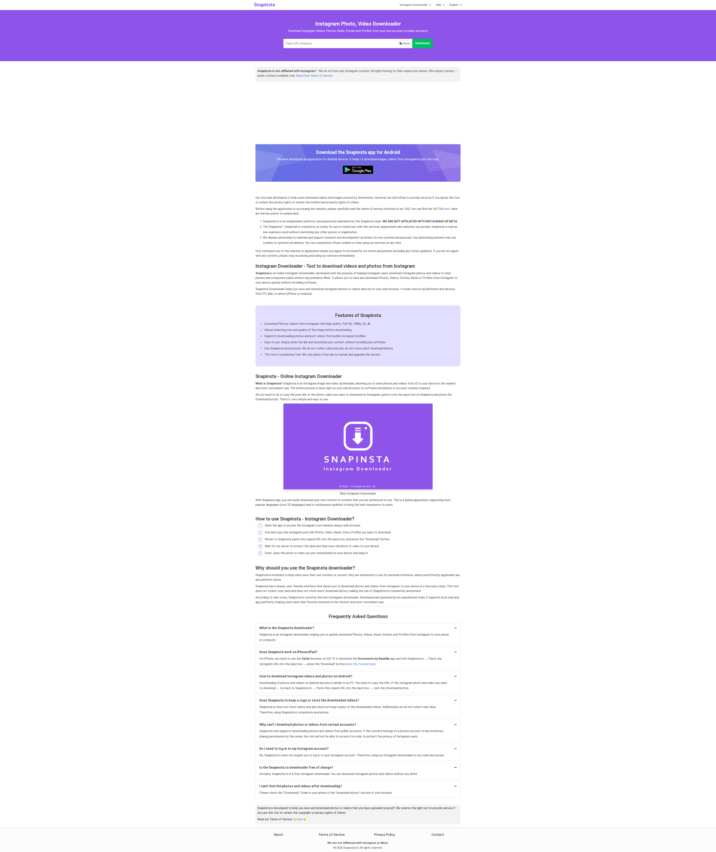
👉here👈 (299, 819)
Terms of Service (331, 835)
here (447, 209)
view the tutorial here (361, 664)
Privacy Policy (384, 835)
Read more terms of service (314, 75)
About (278, 835)
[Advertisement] (358, 117)
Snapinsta (264, 4)
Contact (437, 835)
